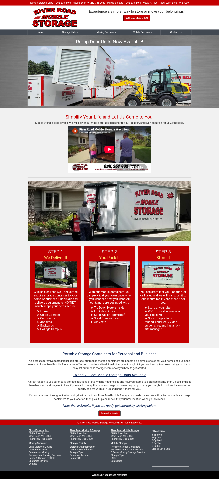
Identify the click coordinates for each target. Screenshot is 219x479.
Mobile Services (142, 32)
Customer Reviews (39, 460)
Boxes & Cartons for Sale (42, 458)
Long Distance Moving (40, 446)
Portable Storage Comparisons (127, 449)
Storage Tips (76, 452)
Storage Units (69, 32)
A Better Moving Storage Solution (128, 452)
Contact (33, 463)
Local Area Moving (38, 449)
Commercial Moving (39, 452)
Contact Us (176, 32)
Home (40, 32)
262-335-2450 (126, 438)
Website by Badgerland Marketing (109, 474)
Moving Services (106, 32)
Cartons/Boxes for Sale (82, 449)
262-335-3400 (85, 438)
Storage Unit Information (82, 446)
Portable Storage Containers (125, 446)
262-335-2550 (44, 438)
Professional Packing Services (45, 455)
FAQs (113, 458)
